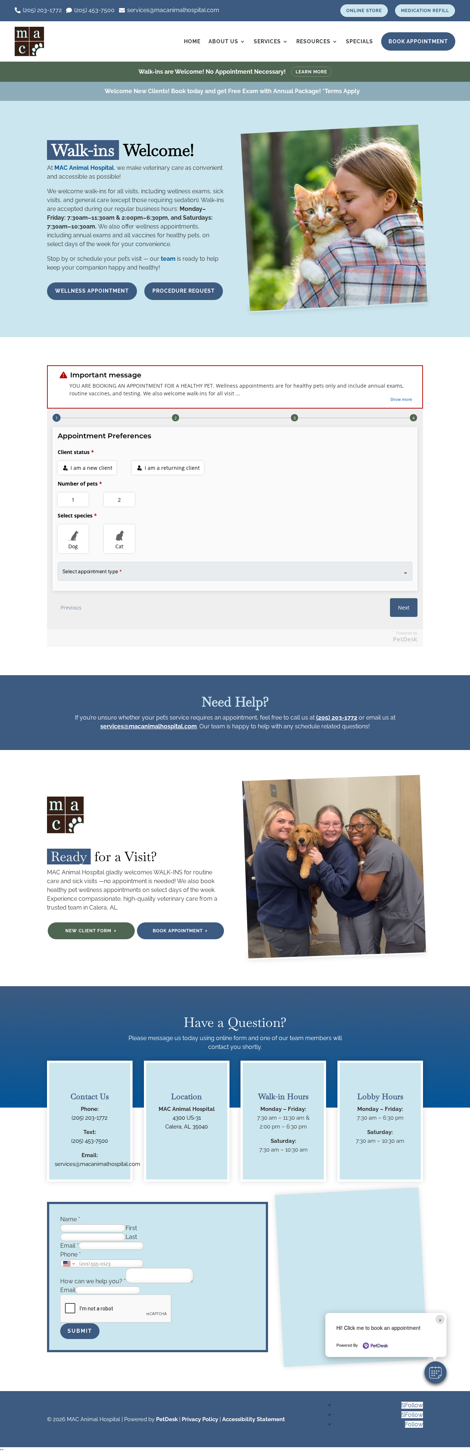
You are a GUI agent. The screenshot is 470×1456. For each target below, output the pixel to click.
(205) (89, 1141)
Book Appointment (418, 41)
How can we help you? (93, 1281)
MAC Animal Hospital (84, 167)
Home (192, 41)
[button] (435, 1372)
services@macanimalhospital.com (148, 726)
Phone (70, 1254)
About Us (223, 41)
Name (70, 1219)
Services (267, 41)
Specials (359, 41)
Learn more (311, 71)
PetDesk (167, 1419)
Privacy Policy (200, 1419)
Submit (80, 1331)
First (131, 1228)
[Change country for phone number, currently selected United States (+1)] (68, 1263)
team (168, 258)
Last (131, 1236)
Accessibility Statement (253, 1419)
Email (69, 1245)
